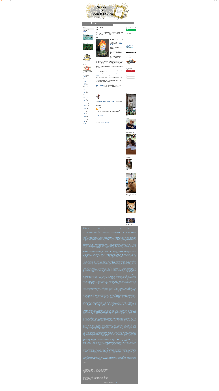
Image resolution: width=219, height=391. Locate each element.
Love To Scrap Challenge (91, 304)
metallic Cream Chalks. (104, 314)
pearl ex (113, 325)
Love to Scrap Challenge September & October (107, 305)
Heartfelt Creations (94, 283)
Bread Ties (114, 240)
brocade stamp (131, 240)
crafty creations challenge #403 (88, 262)
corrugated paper (101, 252)
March (85, 116)
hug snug (134, 284)
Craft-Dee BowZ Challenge (106, 255)
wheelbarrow (120, 356)
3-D (85, 228)
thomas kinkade (118, 351)
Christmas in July (109, 247)
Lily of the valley (90, 303)
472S (87, 228)
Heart (90, 283)
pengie (121, 325)
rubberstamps (130, 332)
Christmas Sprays (127, 247)
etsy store (100, 275)
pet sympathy (91, 326)
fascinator (91, 276)
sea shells (105, 334)
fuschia (127, 278)
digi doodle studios (89, 270)
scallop (106, 333)
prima (135, 327)
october (110, 321)
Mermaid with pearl (106, 311)
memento (131, 310)
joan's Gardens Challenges (99, 288)
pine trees (119, 326)
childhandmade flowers (126, 246)
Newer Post (98, 120)
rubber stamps (114, 332)
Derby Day (131, 268)
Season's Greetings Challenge (117, 334)
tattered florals (124, 349)
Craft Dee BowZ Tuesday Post (109, 254)
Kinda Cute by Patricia (123, 293)
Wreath (87, 359)
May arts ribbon (131, 309)
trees (88, 352)
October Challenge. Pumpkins (122, 321)
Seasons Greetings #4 (132, 334)
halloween (89, 282)
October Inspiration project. (132, 321)
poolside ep (101, 327)
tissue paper (130, 351)
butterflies (126, 241)
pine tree (116, 326)
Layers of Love (85, 295)
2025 (85, 78)
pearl (111, 325)
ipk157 (96, 287)
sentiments (93, 335)
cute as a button (99, 267)
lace (100, 294)
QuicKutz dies (85, 329)
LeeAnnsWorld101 (112, 295)
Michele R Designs (125, 314)
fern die (96, 277)
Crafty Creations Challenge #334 (99, 261)
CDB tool (99, 245)
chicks (121, 246)
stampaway (103, 345)
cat (125, 244)
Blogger (116, 382)
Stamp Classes (133, 344)
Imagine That (90, 286)
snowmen (101, 339)
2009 (85, 123)
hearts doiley (124, 283)
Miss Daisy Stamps (99, 317)
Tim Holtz (126, 351)
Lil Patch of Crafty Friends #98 (91, 302)
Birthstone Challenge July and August (96, 238)
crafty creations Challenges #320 (93, 263)
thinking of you (108, 351)
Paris (94, 325)
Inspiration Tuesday (86, 287)
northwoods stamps (97, 320)
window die (87, 357)
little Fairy (97, 303)
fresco (94, 278)
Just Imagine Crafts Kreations (116, 291)
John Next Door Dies (115, 288)
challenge (117, 245)
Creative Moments (111, 265)
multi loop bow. (118, 318)
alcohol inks (94, 229)
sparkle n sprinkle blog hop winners (94, 340)
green (131, 281)
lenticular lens (128, 295)
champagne (130, 245)
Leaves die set (107, 295)
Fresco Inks (97, 278)
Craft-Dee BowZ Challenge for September (127, 256)
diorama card (113, 270)
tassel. (116, 349)
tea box (128, 349)
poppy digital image (106, 327)
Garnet (133, 278)
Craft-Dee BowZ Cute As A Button (128, 254)
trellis (90, 352)
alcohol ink (90, 229)
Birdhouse (105, 237)
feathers (100, 276)
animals (127, 229)
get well (106, 280)
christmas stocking (133, 247)
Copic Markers (108, 251)
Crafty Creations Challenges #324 (125, 263)
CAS (124, 244)
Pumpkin (120, 328)
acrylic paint (125, 228)
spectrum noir (85, 342)
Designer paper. (90, 269)
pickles (100, 326)
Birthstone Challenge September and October (92, 239)
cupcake (90, 267)
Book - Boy (84, 240)
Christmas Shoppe (121, 247)
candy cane (116, 243)
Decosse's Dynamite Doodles (121, 268)
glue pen (87, 281)
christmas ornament (115, 247)
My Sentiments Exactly (112, 319)
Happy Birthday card (127, 282)
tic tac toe (123, 351)
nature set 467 (129, 319)
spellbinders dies (126, 342)
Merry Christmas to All (118, 311)
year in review (91, 359)
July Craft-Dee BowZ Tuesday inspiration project (113, 289)
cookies (100, 251)
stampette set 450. (130, 345)
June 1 (92, 290)
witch (125, 357)
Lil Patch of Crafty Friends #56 (130, 297)
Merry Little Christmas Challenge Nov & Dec (100, 313)
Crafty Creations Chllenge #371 (116, 264)
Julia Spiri (123, 288)
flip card (107, 277)
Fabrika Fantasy (109, 275)
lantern (117, 294)
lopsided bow (118, 303)
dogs (85, 271)
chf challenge (107, 246)
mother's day (87, 318)
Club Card (92, 250)
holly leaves (104, 284)
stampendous (117, 345)
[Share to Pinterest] (121, 101)
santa (86, 333)
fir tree (101, 277)
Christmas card (103, 247)
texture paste (88, 350)
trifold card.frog (115, 352)
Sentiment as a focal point (87, 335)
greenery (86, 282)
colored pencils (85, 251)
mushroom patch (85, 319)
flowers (122, 277)
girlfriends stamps (122, 280)
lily (87, 303)
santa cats (89, 333)
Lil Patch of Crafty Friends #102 (106, 296)
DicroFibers (106, 269)
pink (122, 326)
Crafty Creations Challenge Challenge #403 (100, 262)
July (85, 110)
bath (107, 236)
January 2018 (115, 287)
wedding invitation (105, 356)
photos (98, 326)
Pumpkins (123, 328)
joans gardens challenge (108, 288)
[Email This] (116, 101)
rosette (97, 332)
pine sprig (113, 326)
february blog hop (108, 276)
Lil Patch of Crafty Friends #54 (121, 297)
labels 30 (97, 294)
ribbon (104, 331)
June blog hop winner (109, 290)
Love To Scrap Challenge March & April (129, 304)
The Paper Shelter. (131, 350)
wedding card (99, 356)
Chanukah (134, 245)
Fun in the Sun (120, 278)
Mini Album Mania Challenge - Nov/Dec (89, 317)
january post (131, 287)
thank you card (93, 350)
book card (88, 240)
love (127, 303)
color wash (128, 250)
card (125, 243)
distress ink (117, 270)
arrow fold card (96, 232)
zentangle (95, 359)
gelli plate (93, 280)
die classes (113, 269)
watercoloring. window (91, 356)
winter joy (103, 357)
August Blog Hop (119, 233)
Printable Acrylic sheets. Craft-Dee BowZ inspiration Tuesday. (92, 328)
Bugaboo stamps (114, 241)
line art (95, 303)
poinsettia (88, 327)
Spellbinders (107, 342)
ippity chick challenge (101, 287)
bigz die (94, 237)
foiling (130, 277)
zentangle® (99, 359)
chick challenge (111, 246)
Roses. (94, 332)
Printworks (103, 328)
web (96, 356)
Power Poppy (124, 327)
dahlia (115, 267)
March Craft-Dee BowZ (96, 306)
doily (87, 271)
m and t (130, 305)
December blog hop (133, 267)
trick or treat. (107, 352)
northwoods (92, 320)
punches (134, 328)
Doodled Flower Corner (101, 271)
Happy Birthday (121, 282)
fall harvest (133, 275)
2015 (85, 94)
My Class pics (93, 319)
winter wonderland (112, 357)
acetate (120, 228)
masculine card (123, 309)
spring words (98, 344)
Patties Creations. (102, 325)
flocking (109, 277)
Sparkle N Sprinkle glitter (117, 340)
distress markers (126, 270)
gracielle (102, 281)
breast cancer (118, 240)
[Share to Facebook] (120, 101)
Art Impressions (124, 232)
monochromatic (107, 317)
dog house (132, 270)
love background (131, 303)
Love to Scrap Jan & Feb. (119, 305)
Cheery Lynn (85, 246)
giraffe (117, 280)
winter (97, 357)
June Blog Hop (96, 290)
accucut (117, 228)
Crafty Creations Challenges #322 (115, 263)
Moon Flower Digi (117, 317)
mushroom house (133, 318)
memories (90, 311)
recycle (127, 329)
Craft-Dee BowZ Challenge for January (117, 255)
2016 (85, 92)
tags (114, 349)
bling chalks (114, 239)
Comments (129, 77)
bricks (122, 240)
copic (102, 251)
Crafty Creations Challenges (114, 262)
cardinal (106, 244)
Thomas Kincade (113, 351)
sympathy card (109, 349)
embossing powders (131, 274)
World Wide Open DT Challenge (100, 358)
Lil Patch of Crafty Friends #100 (96, 296)
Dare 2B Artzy (121, 267)
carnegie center (115, 244)
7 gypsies (96, 228)
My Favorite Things (98, 319)
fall (127, 275)
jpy (120, 288)
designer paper (85, 269)
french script (90, 278)
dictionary (109, 269)
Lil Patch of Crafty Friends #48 (92, 297)
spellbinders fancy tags (89, 343)
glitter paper (132, 280)
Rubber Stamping (107, 332)
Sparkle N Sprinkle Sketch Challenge (129, 340)
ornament (104, 322)
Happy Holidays (85, 283)
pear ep (108, 325)
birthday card (116, 237)
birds (110, 237)
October (85, 105)
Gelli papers (90, 280)
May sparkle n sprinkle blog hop (97, 310)
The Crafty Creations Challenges (115, 350)
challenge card (122, 245)
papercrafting (90, 325)
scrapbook (123, 333)
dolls (92, 271)
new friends (86, 320)
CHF (103, 246)
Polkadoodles (92, 327)
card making (91, 244)
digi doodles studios (95, 270)
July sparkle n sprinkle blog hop (126, 289)
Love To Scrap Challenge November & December (91, 305)
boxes (102, 240)
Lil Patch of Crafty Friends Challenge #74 (128, 302)
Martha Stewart (85, 309)
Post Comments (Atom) (104, 122)
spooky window (131, 343)
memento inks (86, 311)
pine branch (106, 326)
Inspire (91, 287)
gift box (111, 280)
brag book (106, 240)
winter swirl (107, 357)
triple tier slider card (130, 352)
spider (123, 343)
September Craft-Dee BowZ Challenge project (105, 335)
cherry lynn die (100, 246)
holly (101, 284)
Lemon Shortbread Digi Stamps (121, 295)
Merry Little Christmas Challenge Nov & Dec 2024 (116, 313)
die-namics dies (128, 269)
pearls (119, 325)
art (99, 232)
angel (123, 229)
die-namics (124, 269)
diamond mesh (95, 269)
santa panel (93, 333)
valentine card (133, 353)
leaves (97, 295)
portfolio (121, 327)
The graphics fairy (124, 350)
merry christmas (111, 311)
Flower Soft (119, 277)
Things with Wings (103, 351)
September (86, 106)
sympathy (104, 349)
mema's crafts (127, 310)
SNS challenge (112, 339)
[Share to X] (119, 101)
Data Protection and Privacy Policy (93, 24)
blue (125, 239)
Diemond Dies (133, 269)
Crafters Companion (93, 258)
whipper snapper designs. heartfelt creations (129, 356)
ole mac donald (85, 322)
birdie (108, 237)
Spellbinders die (120, 342)
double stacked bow (131, 271)
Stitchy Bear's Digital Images (110, 348)
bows (100, 240)
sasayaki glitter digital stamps (100, 333)
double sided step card (124, 271)
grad (104, 281)
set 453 (134, 335)
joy (119, 288)
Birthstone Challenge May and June (121, 238)
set (121, 335)
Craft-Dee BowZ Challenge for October (114, 256)
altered (108, 229)
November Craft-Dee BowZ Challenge (107, 320)
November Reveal (116, 320)
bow (94, 240)
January (85, 119)
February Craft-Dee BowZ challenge (125, 276)
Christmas (98, 247)
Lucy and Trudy (126, 305)
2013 (85, 97)
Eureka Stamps (104, 275)
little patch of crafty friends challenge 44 (110, 303)
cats (89, 245)
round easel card (101, 332)
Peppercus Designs (86, 326)
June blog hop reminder (102, 290)
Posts (128, 75)
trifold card (111, 352)
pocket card (85, 327)
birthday (112, 237)
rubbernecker (120, 332)
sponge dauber (126, 343)
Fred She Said (85, 278)
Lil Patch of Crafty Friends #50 (101, 297)
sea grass (102, 334)
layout (89, 295)
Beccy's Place (130, 236)
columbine (93, 251)
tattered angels (119, 349)
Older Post (120, 120)
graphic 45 (112, 281)
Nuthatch (95, 321)
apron (93, 232)
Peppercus (134, 325)
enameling (92, 275)
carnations (111, 244)
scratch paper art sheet (91, 334)
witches (127, 357)
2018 (85, 89)
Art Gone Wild (111, 232)
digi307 (100, 270)
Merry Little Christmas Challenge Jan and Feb (105, 312)
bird (96, 237)
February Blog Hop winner (115, 276)
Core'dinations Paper (116, 251)
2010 (85, 121)
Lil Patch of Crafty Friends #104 (116, 296)
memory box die (99, 311)
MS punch (104, 318)
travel (135, 351)
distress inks (121, 270)
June (85, 111)
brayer (111, 240)
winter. (116, 357)
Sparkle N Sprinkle (104, 102)
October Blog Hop (115, 321)
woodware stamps (90, 358)
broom (135, 240)
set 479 (90, 336)
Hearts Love (128, 283)
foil (128, 277)
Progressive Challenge (115, 328)
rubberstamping (125, 332)
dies (83, 270)
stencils (96, 348)
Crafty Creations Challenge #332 (88, 261)
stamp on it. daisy (98, 345)
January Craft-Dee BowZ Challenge (123, 287)
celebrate (102, 245)
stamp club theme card (91, 345)
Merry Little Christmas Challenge (128, 311)
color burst (125, 250)
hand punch (109, 282)
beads (120, 236)
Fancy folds (88, 276)
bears (123, 236)
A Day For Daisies (107, 228)
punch (127, 328)
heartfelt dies (117, 283)
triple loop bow (120, 352)
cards (108, 244)
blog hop (118, 239)
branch (109, 240)
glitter (128, 280)
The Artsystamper (106, 350)
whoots (84, 357)
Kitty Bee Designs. (86, 294)
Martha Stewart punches (107, 309)
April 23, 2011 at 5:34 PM (102, 112)
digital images (108, 270)
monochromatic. (112, 317)
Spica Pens (120, 343)
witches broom (130, 357)
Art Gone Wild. (116, 232)
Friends (113, 278)
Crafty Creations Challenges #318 (125, 262)
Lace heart (103, 294)
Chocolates (94, 247)
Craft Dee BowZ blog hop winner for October (123, 252)
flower (116, 277)
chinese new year (133, 246)
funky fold (124, 278)
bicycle (88, 237)
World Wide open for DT (111, 358)
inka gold (118, 286)
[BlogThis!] (118, 101)
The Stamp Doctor (90, 351)
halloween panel (94, 282)
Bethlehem (84, 237)
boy (103, 240)
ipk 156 (94, 287)
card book (128, 243)
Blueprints (127, 239)
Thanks (97, 350)
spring (85, 344)
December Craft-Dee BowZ (87, 268)
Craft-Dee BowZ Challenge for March (89, 256)
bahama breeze (89, 236)
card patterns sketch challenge (99, 244)
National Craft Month (124, 319)
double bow (112, 271)
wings (90, 357)
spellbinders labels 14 (96, 343)
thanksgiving (100, 350)
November (86, 103)
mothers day (92, 318)
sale (133, 332)
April (85, 114)
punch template (130, 328)
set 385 (129, 335)
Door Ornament (108, 271)
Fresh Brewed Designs (103, 278)
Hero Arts (93, 284)
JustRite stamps (95, 293)
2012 (85, 99)
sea (99, 334)
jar (91, 288)
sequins (114, 335)
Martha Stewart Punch (92, 309)
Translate (87, 31)
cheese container (90, 246)
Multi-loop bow (123, 318)
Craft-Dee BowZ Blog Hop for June (96, 255)
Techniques (134, 349)
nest (83, 320)
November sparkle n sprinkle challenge (125, 320)
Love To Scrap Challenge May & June (102, 304)
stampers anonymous (123, 345)
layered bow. (130, 294)
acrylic (122, 228)
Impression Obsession (96, 286)
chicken (119, 246)
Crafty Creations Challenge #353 (120, 261)
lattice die (119, 294)
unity (114, 353)
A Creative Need (101, 228)
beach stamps (116, 236)
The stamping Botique (96, 351)
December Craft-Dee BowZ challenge (98, 268)
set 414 (131, 335)
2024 (85, 79)
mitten (103, 317)
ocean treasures (100, 321)
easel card (118, 272)
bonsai (135, 239)
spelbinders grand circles (99, 342)
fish (102, 277)
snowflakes (85, 339)
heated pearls (132, 283)
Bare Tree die (99, 236)
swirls (99, 349)
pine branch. (110, 326)
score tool (120, 333)
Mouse (95, 318)
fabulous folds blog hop (119, 275)
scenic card (116, 333)
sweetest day (95, 349)
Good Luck (96, 281)
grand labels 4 (108, 281)
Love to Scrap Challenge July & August (116, 304)
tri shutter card (96, 352)
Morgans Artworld (129, 317)
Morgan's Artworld (123, 317)
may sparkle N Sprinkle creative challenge (108, 310)
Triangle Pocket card (102, 352)
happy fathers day (133, 282)
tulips (89, 353)
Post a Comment (100, 115)
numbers (92, 321)
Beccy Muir (126, 236)
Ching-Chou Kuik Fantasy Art (87, 247)
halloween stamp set (100, 282)
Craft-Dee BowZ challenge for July (130, 255)
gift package (114, 280)
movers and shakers (99, 318)
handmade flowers (115, 282)
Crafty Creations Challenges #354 (105, 264)
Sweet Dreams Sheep (89, 349)
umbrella (106, 353)
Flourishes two (113, 277)
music (89, 319)
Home (109, 120)
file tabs (99, 277)
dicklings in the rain (101, 269)
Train (133, 351)
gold (90, 281)
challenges (126, 245)
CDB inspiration (95, 245)
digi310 (102, 270)
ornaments (116, 322)
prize (110, 328)
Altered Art (111, 229)
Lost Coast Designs (124, 303)
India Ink (115, 286)
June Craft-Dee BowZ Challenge (118, 290)
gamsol (130, 278)
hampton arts (106, 282)
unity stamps (118, 353)
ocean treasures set (106, 321)
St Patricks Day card (103, 344)
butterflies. (84, 243)
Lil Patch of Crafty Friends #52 (111, 297)
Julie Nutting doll (131, 288)
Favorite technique (96, 276)
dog (129, 270)
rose (92, 332)
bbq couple (112, 236)
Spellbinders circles (114, 342)
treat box (84, 352)
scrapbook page (128, 333)
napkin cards (118, 319)
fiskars (105, 277)
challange (114, 245)
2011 (85, 100)
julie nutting (127, 288)
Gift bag (109, 280)
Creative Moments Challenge (120, 265)
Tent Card (84, 350)
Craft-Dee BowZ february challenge (115, 257)
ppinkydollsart (130, 327)
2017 (85, 91)
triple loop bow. (125, 352)
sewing (99, 336)
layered (126, 294)
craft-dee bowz (118, 254)
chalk (111, 245)
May (85, 113)
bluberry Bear (122, 239)
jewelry (93, 288)
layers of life (134, 294)
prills (133, 327)
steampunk (85, 348)
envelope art (96, 275)
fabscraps (113, 275)
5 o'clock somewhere (91, 228)
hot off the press (128, 284)
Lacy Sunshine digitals (108, 294)
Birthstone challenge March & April (108, 238)
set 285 (124, 335)
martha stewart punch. (100, 309)
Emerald (84, 275)
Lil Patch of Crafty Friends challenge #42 (102, 302)
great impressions (127, 281)
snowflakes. (89, 339)
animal (125, 229)
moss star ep (134, 317)
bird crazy (98, 237)
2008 (85, 124)
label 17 (95, 294)
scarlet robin (113, 333)
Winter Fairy (100, 357)
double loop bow (117, 271)
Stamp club (85, 345)
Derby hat (134, 268)
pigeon (103, 326)
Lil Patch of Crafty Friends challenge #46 (115, 302)
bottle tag (91, 240)
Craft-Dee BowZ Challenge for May (101, 256)
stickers (99, 348)
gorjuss (99, 281)
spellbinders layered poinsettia (113, 343)
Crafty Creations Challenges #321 (104, 263)
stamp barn (128, 344)
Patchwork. (97, 325)
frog (115, 278)
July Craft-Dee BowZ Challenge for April (98, 289)
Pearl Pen (115, 325)
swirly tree (101, 349)
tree (86, 352)
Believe (135, 236)
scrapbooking (85, 334)
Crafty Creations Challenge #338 (109, 261)
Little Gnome (101, 303)
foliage (135, 277)
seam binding (109, 334)
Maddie (132, 305)
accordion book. (113, 228)
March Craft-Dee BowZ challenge (105, 306)
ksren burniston (91, 294)
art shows (89, 233)
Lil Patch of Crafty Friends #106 (125, 296)
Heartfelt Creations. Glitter (110, 283)
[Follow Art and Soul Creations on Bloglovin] (129, 48)
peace (106, 325)
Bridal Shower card (126, 240)
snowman (92, 339)
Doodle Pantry (95, 271)
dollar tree (89, 271)
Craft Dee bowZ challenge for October (97, 254)
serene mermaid (118, 335)
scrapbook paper (133, 333)
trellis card (92, 352)
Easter (99, 102)
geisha (135, 278)
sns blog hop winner (106, 339)
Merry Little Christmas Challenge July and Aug (120, 312)
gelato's (84, 280)
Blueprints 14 (131, 239)
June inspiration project (127, 290)
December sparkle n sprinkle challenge (110, 268)
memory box (95, 311)
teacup (131, 349)
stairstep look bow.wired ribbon (121, 344)
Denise (128, 268)
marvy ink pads (114, 309)
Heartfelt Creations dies (102, 283)
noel (89, 320)
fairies (124, 275)
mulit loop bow (108, 318)
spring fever (94, 344)
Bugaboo (109, 241)
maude (128, 309)
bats (109, 236)
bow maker (97, 240)
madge (135, 305)
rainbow (104, 329)
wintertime (118, 357)
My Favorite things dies (104, 319)
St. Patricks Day (109, 344)
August (85, 108)
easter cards (125, 272)
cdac (91, 245)
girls (125, 280)
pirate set (129, 326)
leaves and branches (101, 295)
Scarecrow (109, 333)
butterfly (88, 243)
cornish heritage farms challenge (92, 252)
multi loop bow (113, 318)
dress (135, 271)
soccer (116, 339)
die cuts (116, 269)
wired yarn (122, 357)
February (85, 118)
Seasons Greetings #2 (125, 334)
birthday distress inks (122, 237)
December (86, 102)
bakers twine (95, 236)
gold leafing (93, 281)
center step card (107, 245)
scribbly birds (97, 334)
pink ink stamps (125, 326)
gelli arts (87, 280)
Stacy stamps (114, 344)
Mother (84, 318)
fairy (126, 275)
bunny (123, 241)
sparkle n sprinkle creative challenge (107, 340)
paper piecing (85, 325)
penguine (126, 325)
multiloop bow (128, 318)
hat (88, 283)
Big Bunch (90, 237)
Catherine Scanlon (130, 244)
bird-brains (101, 237)
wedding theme (110, 356)
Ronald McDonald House (87, 332)
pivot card (134, 326)
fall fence (129, 275)
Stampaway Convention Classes (110, 345)
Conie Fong (96, 251)
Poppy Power (111, 327)
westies (114, 356)
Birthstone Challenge (129, 237)
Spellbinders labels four (104, 343)
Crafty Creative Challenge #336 (126, 264)
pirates (132, 326)
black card (100, 239)
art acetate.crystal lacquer (104, 232)
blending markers (109, 239)
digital (105, 270)
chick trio (116, 246)
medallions (123, 310)
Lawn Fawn (123, 294)
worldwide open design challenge (120, 358)
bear (121, 236)
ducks (95, 272)
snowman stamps (97, 339)
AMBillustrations (116, 229)
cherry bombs (95, 246)
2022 (85, 83)
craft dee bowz (113, 252)
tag (112, 349)
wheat (116, 356)
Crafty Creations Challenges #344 (94, 264)
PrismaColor (108, 328)
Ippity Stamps (106, 287)
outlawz (132, 322)
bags (86, 236)
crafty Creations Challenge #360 (131, 261)
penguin (124, 325)
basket (106, 236)
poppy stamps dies (116, 327)
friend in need (109, 278)
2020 (85, 86)
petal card (95, 326)
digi (85, 270)
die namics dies (119, 269)
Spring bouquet (89, 344)
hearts (120, 283)
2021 (85, 84)
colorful (90, 251)
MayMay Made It (118, 310)
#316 (84, 228)
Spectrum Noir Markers (91, 342)
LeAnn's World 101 (93, 295)
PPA (127, 327)
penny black (130, 325)
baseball (103, 236)
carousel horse (120, 244)
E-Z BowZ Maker (111, 272)
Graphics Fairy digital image (119, 281)
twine (100, 353)
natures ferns (134, 319)
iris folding (111, 287)
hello (90, 284)
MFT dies (118, 314)
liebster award (133, 295)
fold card (132, 277)
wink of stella (93, 357)
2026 (85, 76)
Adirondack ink (130, 228)
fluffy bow (126, 277)
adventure (134, 228)
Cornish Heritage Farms (124, 251)
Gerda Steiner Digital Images (100, 280)
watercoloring (85, 356)
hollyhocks (108, 284)
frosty (117, 278)
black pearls (104, 239)
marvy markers (119, 309)
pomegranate (97, 327)
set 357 (126, 335)
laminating (114, 294)
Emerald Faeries (88, 275)
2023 (85, 81)
